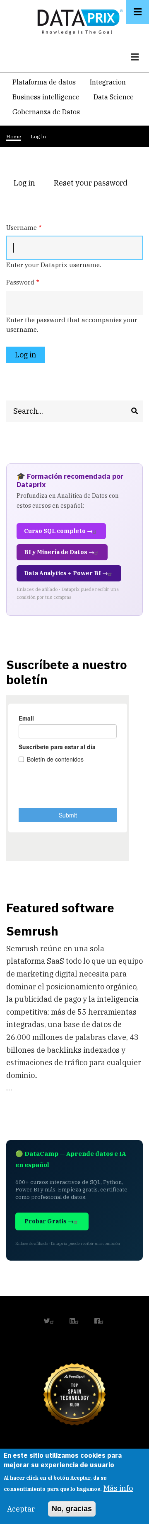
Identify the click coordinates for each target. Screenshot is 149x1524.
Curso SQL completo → (58, 531)
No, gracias (72, 1509)
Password (20, 282)
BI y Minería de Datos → (59, 552)
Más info (118, 1488)
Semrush (32, 931)
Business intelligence (45, 97)
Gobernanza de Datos (46, 112)
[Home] (78, 20)
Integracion (108, 82)
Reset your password (90, 183)
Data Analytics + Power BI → (66, 573)
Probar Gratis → (49, 1221)
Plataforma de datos (44, 82)
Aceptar (21, 1509)
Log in (28, 184)
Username (21, 227)
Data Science (114, 97)
